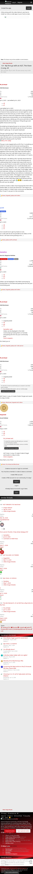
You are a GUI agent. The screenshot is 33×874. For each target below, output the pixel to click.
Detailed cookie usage (11, 868)
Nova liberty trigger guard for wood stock (15, 638)
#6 (4, 433)
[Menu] (3, 2)
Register (16, 481)
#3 (4, 277)
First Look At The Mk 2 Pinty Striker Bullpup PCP (14, 532)
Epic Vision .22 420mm (9, 578)
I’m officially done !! (9, 649)
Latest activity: (24, 70)
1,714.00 (30, 97)
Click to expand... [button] (8, 338)
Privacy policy (23, 868)
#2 (4, 227)
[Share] (4, 103)
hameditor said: (8, 329)
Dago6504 (6, 558)
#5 (4, 380)
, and (9, 240)
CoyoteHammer (4, 519)
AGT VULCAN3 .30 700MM (11, 555)
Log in (16, 492)
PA (32, 95)
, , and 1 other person (12, 345)
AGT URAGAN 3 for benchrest (11, 504)
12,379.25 (30, 218)
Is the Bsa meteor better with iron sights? (15, 655)
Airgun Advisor (7, 507)
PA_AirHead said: (8, 438)
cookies (16, 818)
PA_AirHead (5, 70)
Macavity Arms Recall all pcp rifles (13, 661)
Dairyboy (6, 581)
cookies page (24, 389)
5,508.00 (30, 266)
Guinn (2, 595)
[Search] (28, 2)
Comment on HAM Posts (10, 538)
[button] (31, 2)
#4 (4, 324)
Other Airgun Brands (9, 511)
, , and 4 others (11, 195)
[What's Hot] (24, 2)
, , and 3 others (11, 289)
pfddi (1, 570)
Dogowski (3, 620)
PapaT (2, 547)
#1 (4, 105)
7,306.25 (30, 425)
